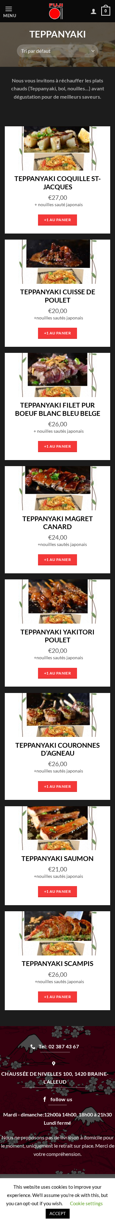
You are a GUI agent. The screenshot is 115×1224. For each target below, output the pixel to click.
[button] (13, 11)
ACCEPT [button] (58, 1213)
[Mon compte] (93, 11)
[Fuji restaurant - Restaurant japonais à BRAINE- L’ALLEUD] (56, 11)
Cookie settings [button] (86, 1203)
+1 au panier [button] (57, 219)
